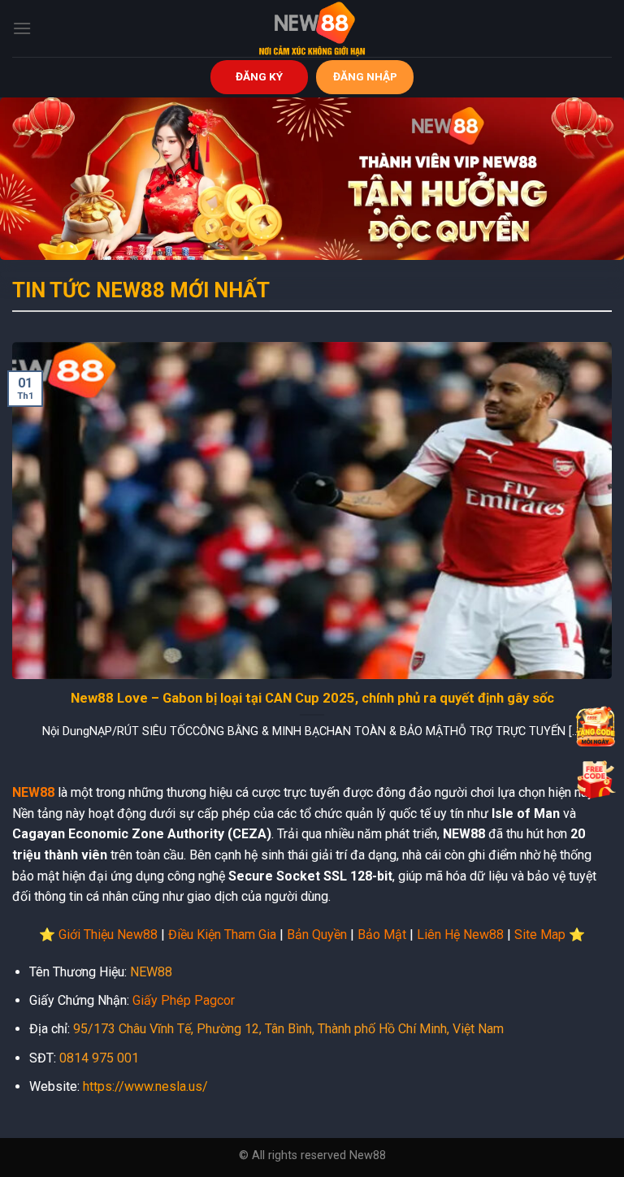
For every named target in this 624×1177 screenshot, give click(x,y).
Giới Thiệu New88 (108, 934)
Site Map (540, 934)
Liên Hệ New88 (460, 934)
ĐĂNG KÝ (259, 76)
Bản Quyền (317, 934)
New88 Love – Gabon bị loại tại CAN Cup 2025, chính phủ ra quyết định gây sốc (312, 698)
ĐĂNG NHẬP (365, 76)
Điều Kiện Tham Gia (222, 934)
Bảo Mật (382, 934)
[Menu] (22, 28)
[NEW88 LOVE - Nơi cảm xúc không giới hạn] (312, 28)
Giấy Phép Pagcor (183, 1000)
